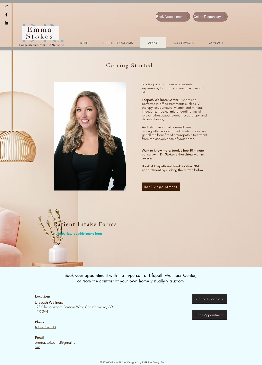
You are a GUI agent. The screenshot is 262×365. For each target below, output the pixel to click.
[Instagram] (6, 6)
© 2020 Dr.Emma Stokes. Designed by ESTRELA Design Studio (134, 362)
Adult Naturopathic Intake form (79, 233)
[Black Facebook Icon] (6, 14)
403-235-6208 (45, 327)
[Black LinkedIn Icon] (6, 23)
